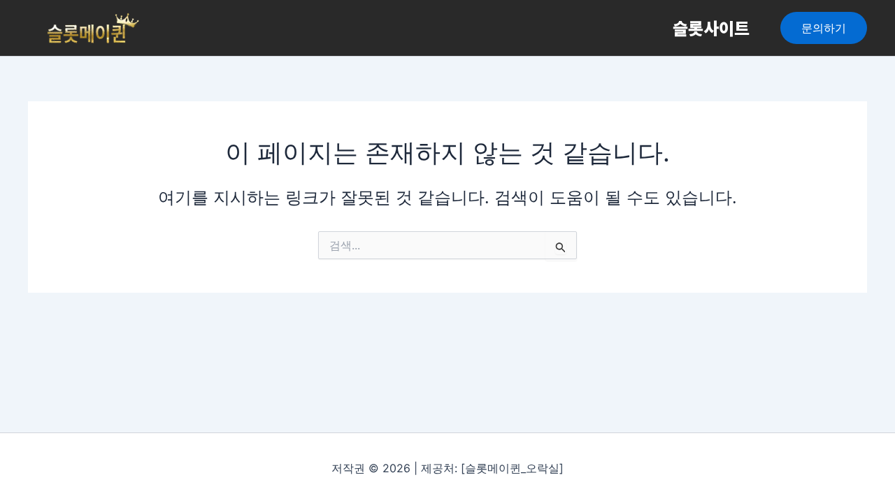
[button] (823, 28)
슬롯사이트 (711, 27)
